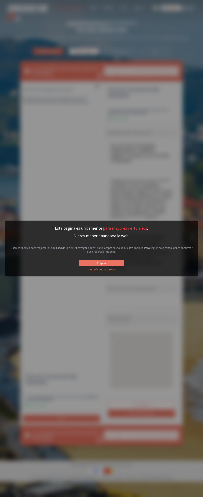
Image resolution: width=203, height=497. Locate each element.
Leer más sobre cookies (101, 269)
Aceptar (101, 263)
